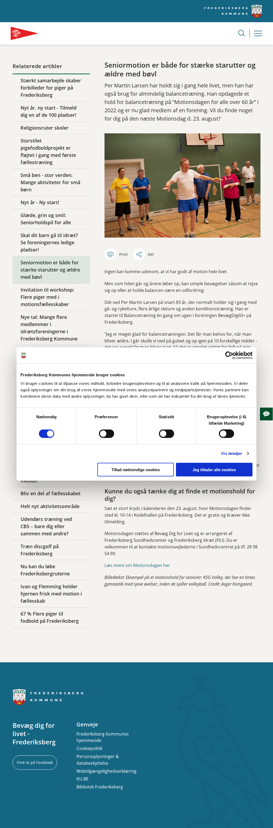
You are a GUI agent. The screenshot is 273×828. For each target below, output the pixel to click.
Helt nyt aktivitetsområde (50, 506)
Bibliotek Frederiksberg (100, 787)
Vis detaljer (231, 453)
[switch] (106, 434)
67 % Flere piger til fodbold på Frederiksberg (50, 617)
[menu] (258, 33)
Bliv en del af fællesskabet (51, 493)
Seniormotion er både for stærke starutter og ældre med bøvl (50, 269)
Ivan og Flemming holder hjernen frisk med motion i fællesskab (51, 593)
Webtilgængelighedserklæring (106, 771)
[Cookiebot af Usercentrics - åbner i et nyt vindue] (229, 355)
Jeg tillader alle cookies (214, 469)
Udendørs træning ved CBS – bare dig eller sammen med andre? (46, 526)
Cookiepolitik (89, 748)
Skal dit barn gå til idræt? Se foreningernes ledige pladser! (49, 242)
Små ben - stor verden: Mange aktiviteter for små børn (50, 182)
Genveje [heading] (87, 724)
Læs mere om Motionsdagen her (137, 565)
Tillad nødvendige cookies (135, 469)
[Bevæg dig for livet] (24, 33)
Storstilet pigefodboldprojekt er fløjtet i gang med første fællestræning (48, 151)
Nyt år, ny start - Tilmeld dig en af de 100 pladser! (49, 111)
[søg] (242, 33)
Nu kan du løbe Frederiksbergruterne (45, 570)
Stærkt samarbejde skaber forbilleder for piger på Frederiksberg (51, 87)
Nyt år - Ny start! (40, 202)
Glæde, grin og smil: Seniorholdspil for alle (46, 219)
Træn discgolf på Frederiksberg (40, 550)
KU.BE (83, 779)
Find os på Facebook (35, 762)
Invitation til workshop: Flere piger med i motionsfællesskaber (47, 297)
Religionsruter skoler (45, 128)
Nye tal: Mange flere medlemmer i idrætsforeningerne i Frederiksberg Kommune (49, 328)
